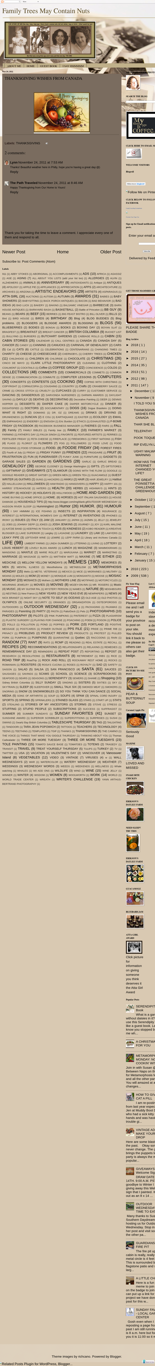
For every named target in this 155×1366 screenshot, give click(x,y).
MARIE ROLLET (48, 552)
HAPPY (94, 483)
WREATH (45, 779)
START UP (102, 700)
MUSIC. (11, 589)
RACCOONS (98, 637)
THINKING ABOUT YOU (94, 735)
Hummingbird (45, 506)
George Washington (75, 466)
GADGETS (110, 456)
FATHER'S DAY (27, 434)
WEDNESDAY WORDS (39, 766)
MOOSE (100, 576)
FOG (62, 443)
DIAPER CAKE (52, 403)
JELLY (101, 520)
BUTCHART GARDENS (56, 336)
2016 (135, 351)
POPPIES (59, 624)
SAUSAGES (9, 673)
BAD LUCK (22, 305)
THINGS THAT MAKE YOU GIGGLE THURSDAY (48, 735)
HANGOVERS (77, 483)
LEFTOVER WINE (35, 537)
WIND (77, 770)
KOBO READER (95, 528)
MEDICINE (9, 562)
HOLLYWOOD (64, 493)
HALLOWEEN (36, 483)
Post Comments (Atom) (38, 261)
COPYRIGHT (9, 386)
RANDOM (10, 642)
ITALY (34, 519)
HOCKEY (26, 492)
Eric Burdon (65, 421)
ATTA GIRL (10, 296)
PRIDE (95, 629)
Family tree (54, 430)
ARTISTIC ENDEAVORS (55, 291)
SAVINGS (27, 673)
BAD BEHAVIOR (101, 300)
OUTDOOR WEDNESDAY (46, 606)
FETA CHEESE (39, 439)
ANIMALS (29, 282)
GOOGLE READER (13, 475)
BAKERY (39, 305)
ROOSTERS (28, 664)
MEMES (77, 562)
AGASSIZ (116, 274)
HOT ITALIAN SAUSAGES (93, 497)
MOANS (6, 576)
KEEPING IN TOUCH (38, 528)
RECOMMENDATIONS (42, 647)
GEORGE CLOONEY (47, 466)
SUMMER (8, 713)
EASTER (83, 417)
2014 (135, 365)
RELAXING (93, 647)
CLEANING (88, 363)
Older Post (110, 251)
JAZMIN (88, 520)
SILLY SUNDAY (45, 682)
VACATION (38, 753)
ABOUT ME (14, 66)
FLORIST (27, 443)
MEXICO (67, 571)
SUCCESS (89, 709)
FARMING (8, 434)
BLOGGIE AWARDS (57, 323)
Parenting (25, 611)
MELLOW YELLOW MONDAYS (42, 562)
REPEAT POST (68, 651)
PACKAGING (92, 607)
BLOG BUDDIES (98, 318)
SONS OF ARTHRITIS (30, 695)
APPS (87, 287)
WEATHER (109, 761)
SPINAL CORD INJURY (103, 695)
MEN (5, 567)
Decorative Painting (84, 399)
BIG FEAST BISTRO (73, 314)
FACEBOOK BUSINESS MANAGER (59, 425)
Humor (65, 506)
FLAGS (11, 443)
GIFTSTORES (113, 466)
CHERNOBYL (70, 354)
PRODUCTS (81, 633)
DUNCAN (31, 417)
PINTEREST (81, 615)
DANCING (8, 395)
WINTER (23, 774)
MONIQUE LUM (63, 576)
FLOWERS (45, 443)
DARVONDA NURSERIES (61, 395)
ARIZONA (25, 291)
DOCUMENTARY (54, 408)
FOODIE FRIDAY (77, 448)
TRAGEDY (111, 744)
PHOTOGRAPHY (14, 615)
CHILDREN (36, 358)
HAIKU (68, 479)
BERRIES (52, 314)
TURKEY (103, 748)
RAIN (114, 637)
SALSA (39, 669)
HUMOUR (113, 506)
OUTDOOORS (10, 607)
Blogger (115, 1356)
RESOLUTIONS (31, 656)
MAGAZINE (85, 547)
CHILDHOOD (16, 358)
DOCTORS (32, 408)
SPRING (24, 700)
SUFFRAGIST (109, 709)
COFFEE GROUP (65, 367)
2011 (135, 385)
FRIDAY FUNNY (50, 452)
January (141, 560)
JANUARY (61, 520)
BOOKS (66, 327)
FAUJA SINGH (48, 434)
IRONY (6, 520)
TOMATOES (75, 744)
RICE (114, 656)
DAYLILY (22, 399)
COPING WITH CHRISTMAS (100, 382)
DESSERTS (27, 403)
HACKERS (53, 479)
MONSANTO (83, 576)
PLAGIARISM (113, 615)
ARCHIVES (8, 291)
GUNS (39, 479)
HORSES (67, 497)
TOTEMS (93, 744)
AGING (21, 278)
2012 (135, 378)
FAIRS (105, 425)
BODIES (34, 327)
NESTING (11, 593)
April (138, 540)
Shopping (108, 678)
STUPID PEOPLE (34, 708)
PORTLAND (95, 624)
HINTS (112, 488)
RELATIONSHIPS (72, 647)
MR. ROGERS (101, 584)
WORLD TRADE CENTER (18, 779)
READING (75, 642)
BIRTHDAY (59, 318)
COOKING (66, 381)
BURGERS (30, 336)
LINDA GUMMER (59, 543)
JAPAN (75, 520)
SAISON (7, 669)
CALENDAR (43, 340)
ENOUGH (49, 421)
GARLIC (86, 461)
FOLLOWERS (78, 443)
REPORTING (92, 651)
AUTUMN (64, 296)
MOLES (20, 576)
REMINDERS (45, 651)
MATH (44, 556)
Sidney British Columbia (16, 682)
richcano (84, 1356)
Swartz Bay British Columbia (31, 722)
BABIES (104, 296)
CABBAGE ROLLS (89, 336)
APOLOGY (12, 287)
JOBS (9, 524)
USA (22, 753)
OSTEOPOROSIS (107, 602)
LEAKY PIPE (10, 537)
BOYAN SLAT (109, 327)
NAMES (77, 589)
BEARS (20, 313)
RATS (46, 642)
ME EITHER (105, 556)
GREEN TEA (79, 475)
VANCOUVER (91, 753)
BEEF (34, 314)
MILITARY (112, 571)
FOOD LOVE (100, 443)
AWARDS (83, 296)
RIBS (102, 656)
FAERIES (91, 425)
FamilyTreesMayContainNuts (134, 208)
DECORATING (59, 399)
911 (4, 274)
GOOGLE (112, 470)
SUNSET (110, 713)
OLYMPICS (9, 602)
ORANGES (59, 602)
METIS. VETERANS (45, 571)
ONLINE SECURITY (35, 602)
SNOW (23, 691)
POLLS (11, 624)
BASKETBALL (64, 309)
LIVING (95, 543)
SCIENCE (80, 673)
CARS (117, 345)
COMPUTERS (109, 377)
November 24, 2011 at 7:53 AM (40, 162)
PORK (74, 624)
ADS (86, 273)
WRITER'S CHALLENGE (74, 779)
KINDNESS (74, 528)
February (141, 553)
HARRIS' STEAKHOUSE (16, 488)
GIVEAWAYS (35, 470)
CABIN (109, 336)
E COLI (47, 417)
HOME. (51, 497)
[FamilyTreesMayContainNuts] (127, 212)
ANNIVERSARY (52, 282)
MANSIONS (9, 552)
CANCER (8, 345)
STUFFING (9, 708)
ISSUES (20, 519)
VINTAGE (72, 757)
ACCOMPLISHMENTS (65, 274)
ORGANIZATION (81, 602)
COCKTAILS (28, 367)
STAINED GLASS (67, 700)
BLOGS (106, 323)
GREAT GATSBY (38, 475)
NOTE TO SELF (52, 597)
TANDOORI (12, 726)
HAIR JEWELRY (99, 479)
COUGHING (50, 386)
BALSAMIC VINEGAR (75, 305)
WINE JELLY (109, 770)
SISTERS (84, 682)
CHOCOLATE (76, 358)
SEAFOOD (8, 678)
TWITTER (7, 753)
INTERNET (70, 515)
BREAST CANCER (53, 332)
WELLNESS (102, 766)
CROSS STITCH (24, 390)
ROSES (71, 664)
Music (117, 584)
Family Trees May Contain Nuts (46, 10)
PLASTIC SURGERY (18, 620)
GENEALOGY (14, 466)
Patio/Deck (70, 611)
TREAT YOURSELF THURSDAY (57, 748)
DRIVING (110, 412)
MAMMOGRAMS (107, 548)
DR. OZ (57, 412)
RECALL (112, 642)
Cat (9, 349)
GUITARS (24, 479)
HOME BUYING (11, 497)
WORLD (112, 775)
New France (28, 593)
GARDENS (62, 461)
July (138, 520)
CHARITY (8, 353)
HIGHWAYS (96, 488)
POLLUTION (28, 624)
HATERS (41, 488)
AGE (9, 278)
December (142, 391)
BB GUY (110, 309)
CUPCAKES (63, 390)
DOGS (74, 408)
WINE (90, 770)
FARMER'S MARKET (102, 430)
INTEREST (8, 515)
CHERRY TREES (92, 354)
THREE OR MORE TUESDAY (41, 739)
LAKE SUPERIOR (29, 533)
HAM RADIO (57, 483)
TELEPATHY (143, 431)
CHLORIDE (56, 358)
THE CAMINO (110, 731)
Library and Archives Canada (101, 537)
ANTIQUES (114, 282)
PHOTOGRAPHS (102, 611)
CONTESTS (40, 382)
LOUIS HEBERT (13, 547)
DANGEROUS (30, 395)
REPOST (111, 651)
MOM (32, 575)
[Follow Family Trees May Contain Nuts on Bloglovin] (136, 184)
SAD (99, 664)
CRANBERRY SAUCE (105, 386)
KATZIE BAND (14, 528)
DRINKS (91, 412)
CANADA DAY (107, 340)
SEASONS (38, 678)
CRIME (6, 390)
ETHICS (81, 421)
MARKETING (109, 552)
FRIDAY (31, 452)
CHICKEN (114, 353)
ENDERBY (33, 421)
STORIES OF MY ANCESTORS (46, 704)
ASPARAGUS (110, 291)
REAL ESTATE (94, 642)
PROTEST (100, 633)
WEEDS (65, 766)
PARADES (8, 611)
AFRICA (101, 274)
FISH (118, 438)
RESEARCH (9, 656)
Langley (49, 533)
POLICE (116, 620)
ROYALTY (86, 664)
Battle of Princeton (89, 309)
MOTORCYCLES (108, 580)
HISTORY (8, 492)
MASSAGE (30, 556)
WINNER (7, 775)
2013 (135, 372)
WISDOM (39, 775)
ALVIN (113, 278)
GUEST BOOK (48, 66)
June (139, 526)
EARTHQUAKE (64, 417)
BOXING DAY (86, 327)
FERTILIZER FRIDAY (14, 439)
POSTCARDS (28, 629)
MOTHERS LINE (65, 580)
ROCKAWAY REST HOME (87, 660)
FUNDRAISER (48, 456)
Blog (77, 318)
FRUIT (112, 452)
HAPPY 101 (111, 483)
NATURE (92, 589)
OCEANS (74, 597)
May (138, 533)
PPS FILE (75, 629)
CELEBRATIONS (54, 349)
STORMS (80, 704)
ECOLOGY (100, 417)
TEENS (6, 731)
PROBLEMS (27, 633)
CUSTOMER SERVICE (104, 390)
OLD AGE (91, 597)
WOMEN (56, 775)
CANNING (39, 345)
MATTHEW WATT (64, 556)
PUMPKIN (20, 637)
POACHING (73, 620)
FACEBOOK (25, 425)
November (142, 397)
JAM (46, 519)
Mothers (46, 580)
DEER (103, 399)
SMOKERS (111, 687)
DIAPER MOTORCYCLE (84, 404)
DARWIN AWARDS (92, 395)
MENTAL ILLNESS (28, 567)
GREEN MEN (60, 475)
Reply (14, 172)
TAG (99, 722)
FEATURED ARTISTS (90, 434)
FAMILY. (73, 430)
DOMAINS (39, 412)
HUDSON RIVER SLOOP (17, 506)
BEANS (6, 314)
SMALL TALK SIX (65, 686)
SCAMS (44, 673)
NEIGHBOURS (113, 589)
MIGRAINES (95, 571)
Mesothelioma (54, 567)
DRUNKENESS (11, 417)
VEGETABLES (29, 757)
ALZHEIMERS (10, 282)
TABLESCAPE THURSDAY (71, 722)
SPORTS (8, 700)
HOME (31, 66)
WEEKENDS (82, 766)
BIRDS (39, 318)
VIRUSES (91, 757)
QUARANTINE (61, 637)
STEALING (13, 704)
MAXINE (84, 556)
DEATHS (38, 399)
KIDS (58, 528)
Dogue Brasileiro (97, 408)
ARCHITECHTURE (107, 287)
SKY (114, 682)
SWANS (6, 722)
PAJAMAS (111, 607)
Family (12, 430)
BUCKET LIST (113, 332)
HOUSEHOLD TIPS (30, 501)
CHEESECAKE (47, 353)
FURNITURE (91, 456)
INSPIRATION (86, 511)
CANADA (86, 340)
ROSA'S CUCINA (52, 664)
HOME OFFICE (33, 497)
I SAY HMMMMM (73, 66)
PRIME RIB (110, 629)
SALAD (22, 669)
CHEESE (26, 353)
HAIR (81, 479)
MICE (80, 571)
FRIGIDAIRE (95, 452)
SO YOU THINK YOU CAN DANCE (83, 691)
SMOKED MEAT (91, 687)
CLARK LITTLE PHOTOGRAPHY (53, 362)
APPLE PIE (29, 287)
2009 (135, 575)
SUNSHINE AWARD (14, 718)
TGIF (54, 731)
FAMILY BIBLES (32, 430)
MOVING (56, 584)
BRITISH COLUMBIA (84, 332)
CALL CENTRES (65, 340)
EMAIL (117, 417)
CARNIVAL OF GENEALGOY (89, 345)
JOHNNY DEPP (26, 524)
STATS (117, 700)
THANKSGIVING (28, 143)
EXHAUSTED (98, 421)
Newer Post (13, 251)
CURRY (81, 390)
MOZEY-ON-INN (79, 584)
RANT (32, 642)
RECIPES (10, 647)
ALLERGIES (96, 278)
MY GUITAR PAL (31, 589)
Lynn (14, 162)
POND (44, 624)
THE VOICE (9, 735)
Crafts (83, 386)
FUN (30, 456)
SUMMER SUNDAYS (35, 713)
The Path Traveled (24, 183)
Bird (4, 318)
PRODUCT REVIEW (54, 633)
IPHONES (111, 515)
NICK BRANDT (10, 597)
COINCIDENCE (94, 367)
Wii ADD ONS (41, 770)
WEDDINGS (10, 766)
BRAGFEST (9, 332)
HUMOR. (87, 506)
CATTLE (34, 349)
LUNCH (67, 547)
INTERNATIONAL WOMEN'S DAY (39, 515)
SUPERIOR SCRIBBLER (45, 718)
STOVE (97, 704)
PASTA (55, 611)
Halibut (116, 479)
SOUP (51, 695)
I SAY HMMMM (20, 511)
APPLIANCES (48, 287)
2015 (135, 358)
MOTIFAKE (87, 580)
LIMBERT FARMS (35, 543)
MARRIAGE (9, 556)
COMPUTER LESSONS (76, 377)
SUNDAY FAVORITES (74, 713)
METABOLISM (78, 567)
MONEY (45, 576)
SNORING (8, 691)
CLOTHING (109, 362)
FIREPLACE (60, 439)
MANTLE (27, 552)
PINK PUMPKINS (59, 615)
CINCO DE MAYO (13, 363)
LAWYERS (111, 533)
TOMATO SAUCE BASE (49, 744)
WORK (95, 775)
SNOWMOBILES (43, 691)
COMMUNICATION (26, 377)
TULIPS (88, 748)
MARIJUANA (71, 552)
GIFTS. (95, 466)
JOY (96, 524)
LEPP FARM (72, 537)
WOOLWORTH (77, 775)
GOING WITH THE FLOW (87, 470)
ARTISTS (91, 291)
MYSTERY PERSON (56, 589)
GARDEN (39, 461)
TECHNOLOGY (107, 726)
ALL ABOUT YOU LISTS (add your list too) (57, 278)
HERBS (78, 488)
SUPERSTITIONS (74, 718)
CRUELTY (45, 390)
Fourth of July (14, 452)
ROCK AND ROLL (54, 660)
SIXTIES (102, 682)
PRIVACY (7, 633)
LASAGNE (64, 533)
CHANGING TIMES (106, 349)
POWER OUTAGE (51, 629)
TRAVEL (24, 748)
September (143, 506)
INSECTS (64, 511)
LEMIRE (55, 537)
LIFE (7, 542)
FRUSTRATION (12, 456)
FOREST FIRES (111, 448)
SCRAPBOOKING (104, 673)
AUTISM (48, 296)
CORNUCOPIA (30, 386)
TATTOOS (66, 726)
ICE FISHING (44, 511)
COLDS (112, 367)
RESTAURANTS (58, 656)
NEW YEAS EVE (72, 593)
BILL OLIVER (97, 314)
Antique (98, 282)
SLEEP (24, 686)
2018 (135, 345)
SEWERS (78, 678)
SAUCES (110, 669)
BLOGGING (85, 323)
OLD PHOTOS (109, 597)
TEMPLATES (39, 731)
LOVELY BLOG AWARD (43, 548)
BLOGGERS (30, 323)
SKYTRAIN (8, 687)
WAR (32, 762)
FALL (117, 425)
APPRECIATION (70, 287)
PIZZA (97, 615)
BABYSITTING (30, 300)
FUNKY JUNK (71, 456)
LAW (97, 533)
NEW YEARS (47, 593)
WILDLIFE (61, 770)
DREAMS (73, 412)
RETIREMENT (85, 656)
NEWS (113, 593)
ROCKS (112, 660)
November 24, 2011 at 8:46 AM (60, 183)
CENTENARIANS (79, 349)
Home (63, 251)
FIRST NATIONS (100, 439)
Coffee (43, 367)
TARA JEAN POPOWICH (39, 726)
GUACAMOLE (99, 475)
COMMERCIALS (75, 372)
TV (116, 748)
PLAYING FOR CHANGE (48, 620)
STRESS (112, 704)
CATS (20, 349)
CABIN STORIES (15, 340)
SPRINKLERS (43, 700)
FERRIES (112, 434)
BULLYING (12, 336)
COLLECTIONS (15, 372)
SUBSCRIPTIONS (64, 708)
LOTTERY (110, 543)
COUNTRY (68, 386)
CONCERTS (18, 381)
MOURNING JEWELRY (15, 584)
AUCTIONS (32, 296)
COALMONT (9, 367)
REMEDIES (111, 647)
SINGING (67, 682)
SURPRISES (97, 718)
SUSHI (113, 718)
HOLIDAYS (44, 492)
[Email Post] (46, 143)
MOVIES (39, 584)
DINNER (110, 403)
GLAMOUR (60, 470)
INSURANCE (109, 511)
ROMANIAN (9, 664)
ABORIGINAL (40, 274)
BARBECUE (101, 305)
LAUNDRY (81, 533)
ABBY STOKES (19, 274)
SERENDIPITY (57, 678)
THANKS (66, 731)
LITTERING (80, 543)
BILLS (113, 313)
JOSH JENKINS (62, 524)
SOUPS (65, 695)
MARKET (90, 552)
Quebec (80, 637)
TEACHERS (84, 726)
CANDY (24, 345)
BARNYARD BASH (40, 309)
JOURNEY (84, 524)
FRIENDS (73, 452)
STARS (87, 700)
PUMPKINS (39, 637)
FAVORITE (67, 434)
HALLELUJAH (14, 483)
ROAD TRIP (11, 660)
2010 (135, 569)
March (139, 547)
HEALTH (58, 488)
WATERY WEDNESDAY (80, 761)
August (140, 513)
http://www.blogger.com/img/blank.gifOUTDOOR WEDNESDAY (83, 501)
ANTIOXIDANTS (79, 282)
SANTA (88, 669)
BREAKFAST (28, 331)
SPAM (80, 695)
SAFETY (113, 664)
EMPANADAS (14, 421)
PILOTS (38, 615)
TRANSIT (7, 748)
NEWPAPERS (96, 593)
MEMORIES (109, 562)
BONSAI (50, 327)
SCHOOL (62, 673)
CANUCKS (58, 345)
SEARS (23, 678)
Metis (27, 571)
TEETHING (21, 731)
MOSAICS (30, 580)
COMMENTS (47, 372)
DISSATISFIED (10, 408)
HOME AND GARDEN (95, 492)
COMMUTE (49, 377)
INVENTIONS (91, 515)
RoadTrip (32, 660)
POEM (88, 620)
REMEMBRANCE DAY (17, 651)
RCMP (59, 642)
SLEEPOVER (41, 687)
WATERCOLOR (49, 762)
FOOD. (51, 448)
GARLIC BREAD (107, 461)
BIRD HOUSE (21, 318)
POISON (101, 620)
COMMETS (98, 372)
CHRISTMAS (102, 358)
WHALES (22, 770)
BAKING (54, 305)
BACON (83, 300)
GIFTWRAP (13, 470)
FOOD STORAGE (31, 448)
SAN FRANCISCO (62, 669)
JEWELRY (115, 520)
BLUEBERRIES (12, 327)
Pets (82, 611)
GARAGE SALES (13, 461)
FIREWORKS (79, 439)
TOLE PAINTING (14, 744)
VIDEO (54, 757)
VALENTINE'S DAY (63, 753)
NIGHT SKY (31, 597)
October (141, 499)
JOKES (43, 524)
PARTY (41, 611)
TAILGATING (114, 722)
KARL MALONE (112, 524)
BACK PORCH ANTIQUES (58, 300)
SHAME (92, 678)
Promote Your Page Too (132, 217)
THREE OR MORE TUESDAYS (90, 740)
